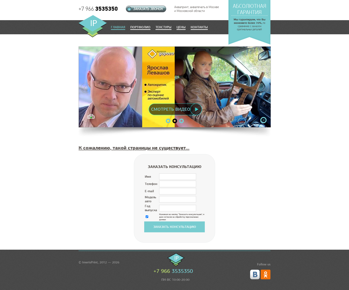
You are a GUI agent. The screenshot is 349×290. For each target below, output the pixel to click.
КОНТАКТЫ (199, 27)
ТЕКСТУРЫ (163, 27)
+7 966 (98, 9)
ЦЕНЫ (181, 27)
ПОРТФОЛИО (140, 27)
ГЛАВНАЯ (118, 27)
